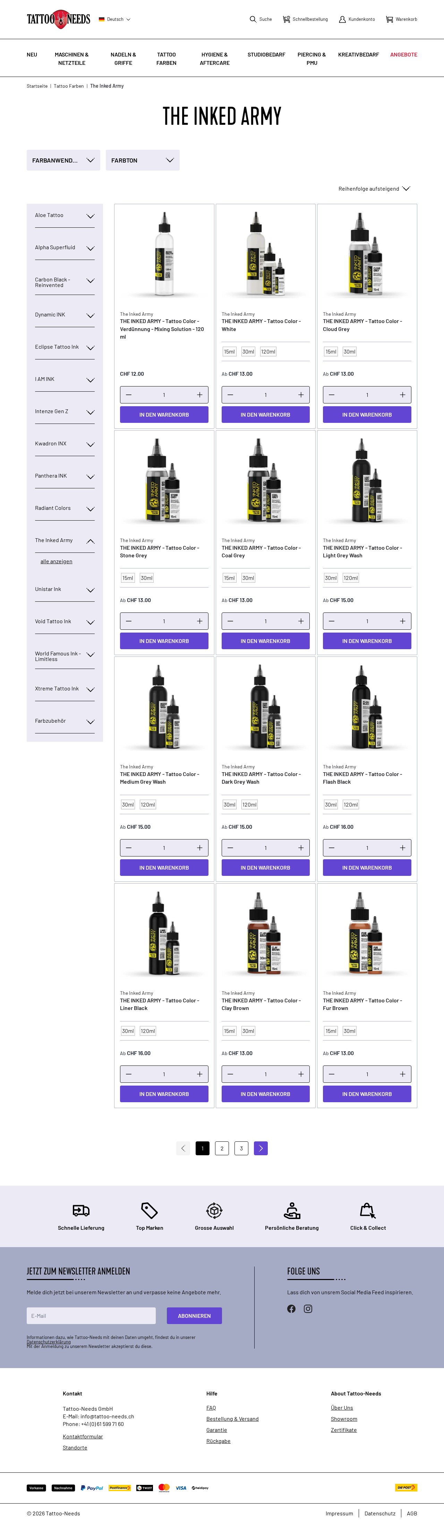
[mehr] (199, 394)
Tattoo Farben (69, 86)
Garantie (216, 1430)
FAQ (211, 1407)
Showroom (344, 1418)
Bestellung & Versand (232, 1418)
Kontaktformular (83, 1436)
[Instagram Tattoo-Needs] (308, 1309)
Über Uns (342, 1407)
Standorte (75, 1447)
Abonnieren (194, 1315)
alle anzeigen (56, 561)
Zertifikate (344, 1430)
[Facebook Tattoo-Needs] (291, 1309)
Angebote (403, 54)
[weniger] (128, 394)
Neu (32, 54)
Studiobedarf (266, 54)
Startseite (37, 86)
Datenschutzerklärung (49, 1341)
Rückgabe (218, 1441)
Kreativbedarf (358, 54)
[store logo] (59, 19)
